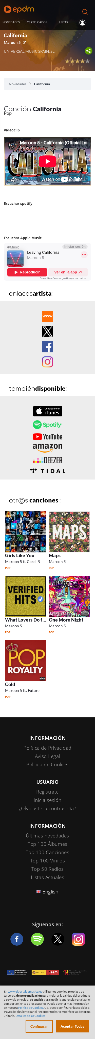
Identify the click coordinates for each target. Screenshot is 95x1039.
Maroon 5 (12, 42)
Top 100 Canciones (47, 852)
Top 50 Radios (47, 869)
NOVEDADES (11, 22)
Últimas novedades (47, 835)
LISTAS (63, 22)
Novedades (17, 84)
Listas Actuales (47, 877)
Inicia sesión (84, 22)
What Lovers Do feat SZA (32, 620)
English (51, 891)
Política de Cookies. (31, 1007)
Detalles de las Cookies (30, 1016)
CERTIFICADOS (37, 22)
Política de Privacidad (47, 748)
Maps (55, 555)
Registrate (47, 792)
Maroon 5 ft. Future (22, 690)
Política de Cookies (47, 764)
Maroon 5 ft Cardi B (22, 561)
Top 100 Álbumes (47, 844)
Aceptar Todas (72, 1026)
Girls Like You (19, 555)
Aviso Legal (47, 756)
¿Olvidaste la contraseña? (47, 808)
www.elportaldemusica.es (25, 991)
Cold (10, 684)
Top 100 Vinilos (47, 860)
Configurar (39, 1026)
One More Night (66, 620)
